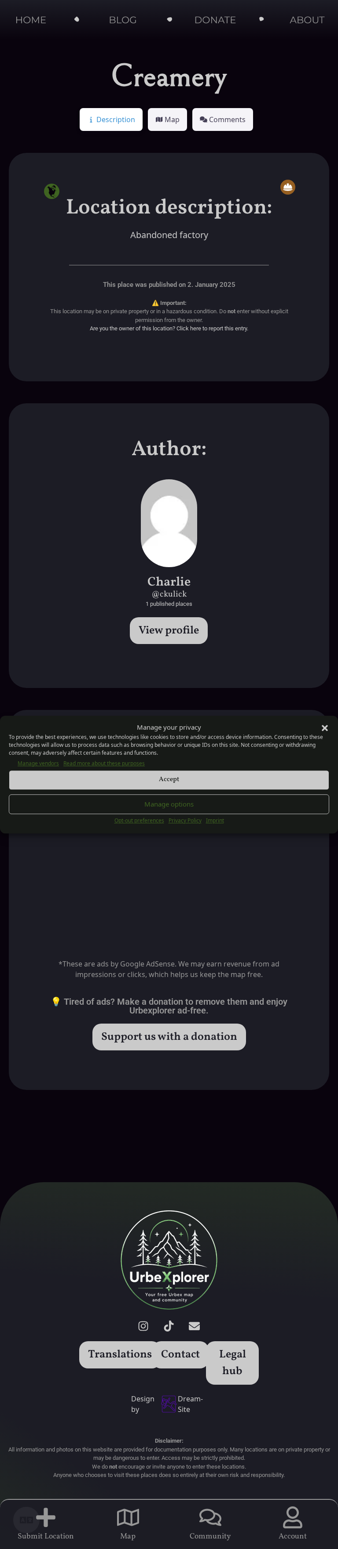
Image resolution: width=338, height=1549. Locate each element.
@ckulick (169, 594)
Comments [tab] (227, 119)
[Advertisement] (169, 866)
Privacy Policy (185, 820)
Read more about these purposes (104, 763)
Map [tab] (172, 119)
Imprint (215, 820)
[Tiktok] (169, 1326)
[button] (324, 727)
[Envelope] (195, 1326)
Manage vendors (38, 763)
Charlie (169, 582)
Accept (169, 779)
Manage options (169, 804)
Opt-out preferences (139, 820)
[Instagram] (143, 1326)
